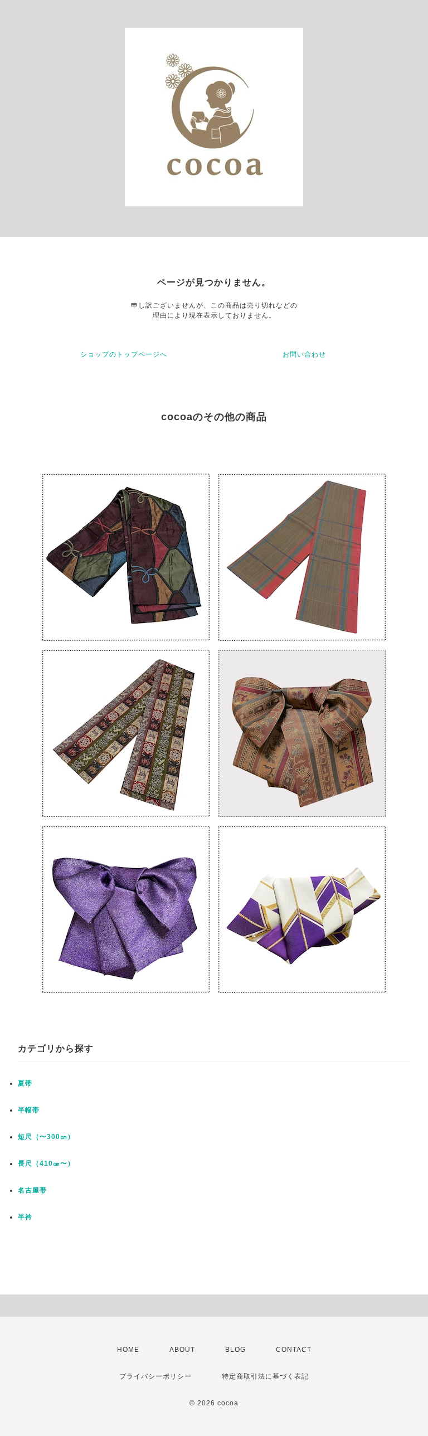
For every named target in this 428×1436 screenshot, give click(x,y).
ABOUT (182, 1350)
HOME (128, 1350)
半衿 (25, 1217)
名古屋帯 (32, 1190)
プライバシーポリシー (155, 1376)
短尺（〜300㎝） (46, 1137)
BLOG (235, 1350)
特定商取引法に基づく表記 (265, 1376)
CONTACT (294, 1350)
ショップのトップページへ (123, 354)
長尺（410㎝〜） (46, 1163)
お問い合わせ (304, 354)
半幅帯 (29, 1110)
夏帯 (25, 1083)
